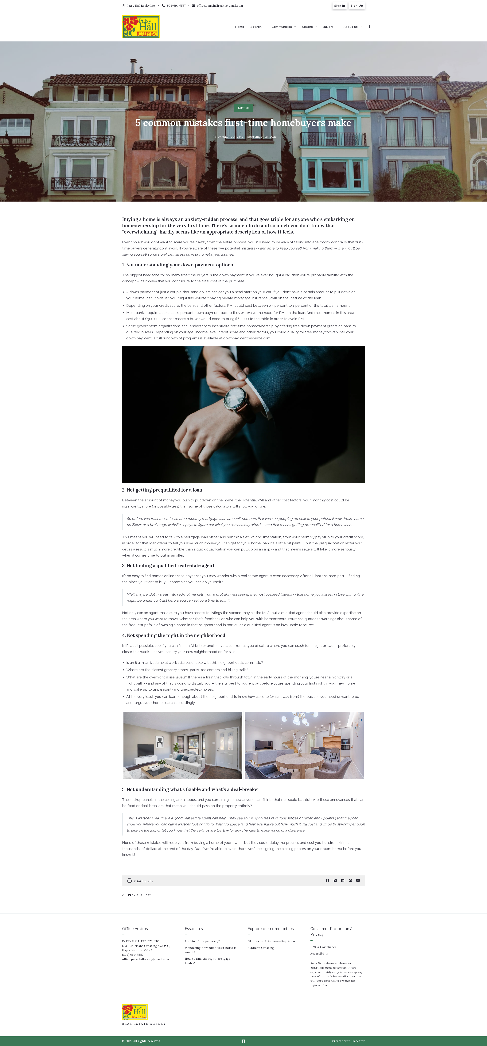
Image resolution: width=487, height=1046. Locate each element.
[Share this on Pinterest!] (350, 880)
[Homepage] (141, 26)
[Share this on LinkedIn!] (343, 880)
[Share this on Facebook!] (327, 880)
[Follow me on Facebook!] (243, 1041)
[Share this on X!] (335, 880)
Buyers (243, 108)
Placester (358, 1041)
